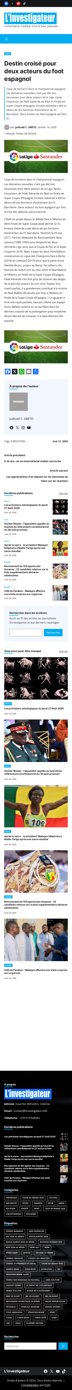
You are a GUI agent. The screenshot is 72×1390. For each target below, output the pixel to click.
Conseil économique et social (21, 1264)
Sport (7, 54)
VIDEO (18, 1323)
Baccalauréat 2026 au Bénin (20, 1242)
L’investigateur (30, 1385)
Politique (11, 1208)
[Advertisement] (36, 1029)
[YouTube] (18, 3)
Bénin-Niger (12, 1253)
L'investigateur (16, 1371)
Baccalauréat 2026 (38, 1236)
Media (61, 1203)
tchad (9, 1318)
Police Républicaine (55, 1301)
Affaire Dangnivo (14, 1231)
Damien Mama (12, 1269)
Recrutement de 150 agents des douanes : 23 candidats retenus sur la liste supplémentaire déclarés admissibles (26, 571)
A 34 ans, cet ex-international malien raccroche (32, 461)
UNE (8, 1323)
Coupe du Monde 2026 (33, 1198)
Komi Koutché (53, 1280)
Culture (53, 1198)
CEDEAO (26, 1253)
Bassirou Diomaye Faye (51, 1242)
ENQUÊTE (38, 1203)
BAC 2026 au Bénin (15, 1236)
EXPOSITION (18, 441)
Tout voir (63, 493)
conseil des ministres (39, 1258)
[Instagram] (23, 428)
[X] (12, 3)
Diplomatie (11, 1203)
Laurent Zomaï (13, 1285)
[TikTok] (24, 3)
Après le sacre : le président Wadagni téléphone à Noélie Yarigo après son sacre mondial (26, 548)
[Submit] (63, 1346)
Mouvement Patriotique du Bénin (23, 1301)
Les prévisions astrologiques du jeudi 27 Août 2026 (34, 708)
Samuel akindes (53, 1307)
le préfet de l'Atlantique (39, 1285)
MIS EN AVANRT (32, 1296)
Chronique (11, 1198)
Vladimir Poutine (35, 1323)
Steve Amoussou (14, 1312)
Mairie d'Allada (13, 1291)
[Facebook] (6, 3)
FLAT (47, 1385)
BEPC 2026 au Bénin (15, 1247)
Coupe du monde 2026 (52, 1264)
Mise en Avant (13, 1296)
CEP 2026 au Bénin (44, 1253)
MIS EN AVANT (51, 1296)
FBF (58, 1269)
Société (7, 562)
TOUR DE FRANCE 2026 (55, 1208)
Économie (31, 1214)
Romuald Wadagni (30, 1307)
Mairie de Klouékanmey (38, 1291)
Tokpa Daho (23, 1318)
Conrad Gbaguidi (14, 1258)
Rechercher (53, 632)
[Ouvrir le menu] (6, 39)
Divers (7, 501)
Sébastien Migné (36, 1312)
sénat (52, 1312)
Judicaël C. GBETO (25, 127)
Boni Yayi (34, 1247)
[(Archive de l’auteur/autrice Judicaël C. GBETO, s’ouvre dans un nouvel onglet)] (6, 129)
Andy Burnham (36, 1231)
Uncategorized (13, 1214)
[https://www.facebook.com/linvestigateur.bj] (46, 1371)
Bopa (47, 1247)
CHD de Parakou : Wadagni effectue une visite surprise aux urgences (24, 593)
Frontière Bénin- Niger (17, 1274)
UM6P (54, 1318)
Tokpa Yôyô (40, 1318)
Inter (6, 520)
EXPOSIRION (30, 1269)
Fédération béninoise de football (23, 1280)
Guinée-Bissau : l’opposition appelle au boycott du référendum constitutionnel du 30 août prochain (26, 526)
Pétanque (11, 1307)
